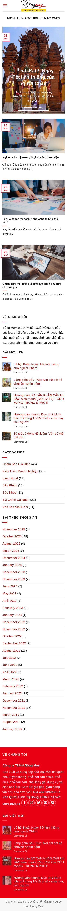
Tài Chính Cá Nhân (15, 499)
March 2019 (10, 714)
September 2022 (14, 643)
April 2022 (9, 672)
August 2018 (11, 722)
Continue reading (33, 107)
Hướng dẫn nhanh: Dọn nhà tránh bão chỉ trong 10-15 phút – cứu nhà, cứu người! (39, 418)
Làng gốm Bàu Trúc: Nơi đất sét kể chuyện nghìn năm (38, 381)
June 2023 (9, 586)
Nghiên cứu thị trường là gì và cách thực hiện (30, 157)
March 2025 (10, 550)
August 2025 (11, 543)
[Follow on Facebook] (24, 803)
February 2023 (12, 608)
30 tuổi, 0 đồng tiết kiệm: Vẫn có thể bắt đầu (39, 435)
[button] (4, 5)
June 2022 (9, 664)
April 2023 (9, 600)
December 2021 (13, 700)
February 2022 (12, 686)
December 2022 (13, 622)
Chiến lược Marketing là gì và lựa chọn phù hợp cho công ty (31, 285)
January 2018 (12, 729)
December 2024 (13, 558)
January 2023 (12, 615)
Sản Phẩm (9, 485)
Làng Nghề (10, 478)
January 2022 (12, 693)
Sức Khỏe (9, 492)
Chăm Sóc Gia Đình (16, 464)
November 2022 (13, 629)
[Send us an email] (45, 803)
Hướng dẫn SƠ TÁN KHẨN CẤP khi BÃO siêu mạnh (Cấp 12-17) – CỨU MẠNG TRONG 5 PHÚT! (39, 398)
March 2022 (10, 679)
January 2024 (12, 565)
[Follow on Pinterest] (52, 803)
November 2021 (13, 707)
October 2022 (12, 636)
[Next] (59, 70)
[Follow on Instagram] (31, 803)
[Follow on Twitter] (38, 803)
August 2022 (11, 650)
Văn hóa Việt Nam (15, 507)
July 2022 (9, 657)
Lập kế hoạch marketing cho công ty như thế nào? (30, 220)
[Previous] (8, 70)
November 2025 (13, 529)
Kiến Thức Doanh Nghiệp (20, 471)
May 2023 (9, 593)
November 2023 (13, 579)
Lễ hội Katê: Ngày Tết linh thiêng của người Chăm (33, 77)
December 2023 (13, 572)
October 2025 (12, 536)
